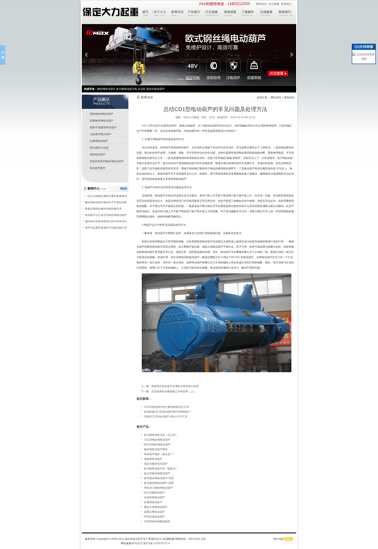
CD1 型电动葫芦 (151, 125)
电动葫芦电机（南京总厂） (159, 454)
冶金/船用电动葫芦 (100, 134)
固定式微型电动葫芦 (156, 463)
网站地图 (278, 538)
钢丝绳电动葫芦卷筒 (156, 449)
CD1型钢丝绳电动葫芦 (157, 439)
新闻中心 (97, 188)
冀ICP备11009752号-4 (156, 543)
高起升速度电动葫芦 (156, 507)
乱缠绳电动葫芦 (153, 502)
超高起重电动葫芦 (154, 511)
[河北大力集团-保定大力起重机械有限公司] (110, 13)
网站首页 (261, 3)
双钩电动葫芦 (97, 154)
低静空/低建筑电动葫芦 (103, 127)
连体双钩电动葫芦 (154, 497)
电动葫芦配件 (97, 168)
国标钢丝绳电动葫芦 (101, 113)
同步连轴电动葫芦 (154, 492)
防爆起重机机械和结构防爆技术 (103, 208)
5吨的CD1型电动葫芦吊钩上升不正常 (166, 416)
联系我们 (286, 3)
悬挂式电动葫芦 (155, 88)
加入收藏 (274, 3)
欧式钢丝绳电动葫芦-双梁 (159, 483)
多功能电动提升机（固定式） (161, 468)
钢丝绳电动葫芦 (134, 538)
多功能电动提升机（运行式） (161, 434)
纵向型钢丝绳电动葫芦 (157, 473)
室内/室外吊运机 (99, 147)
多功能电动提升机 (126, 88)
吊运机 (142, 88)
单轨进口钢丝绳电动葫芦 (158, 487)
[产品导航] (105, 101)
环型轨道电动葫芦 (154, 516)
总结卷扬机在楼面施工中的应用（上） (173, 391)
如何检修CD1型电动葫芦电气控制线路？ (167, 411)
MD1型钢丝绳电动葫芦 (157, 444)
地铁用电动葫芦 (153, 458)
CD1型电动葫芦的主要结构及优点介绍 (166, 406)
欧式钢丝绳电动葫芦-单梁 (159, 478)
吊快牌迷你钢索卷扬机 (157, 521)
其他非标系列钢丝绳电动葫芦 (107, 161)
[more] (123, 188)
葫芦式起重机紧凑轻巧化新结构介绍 (106, 227)
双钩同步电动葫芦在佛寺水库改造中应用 (175, 386)
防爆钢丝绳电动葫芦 (101, 120)
